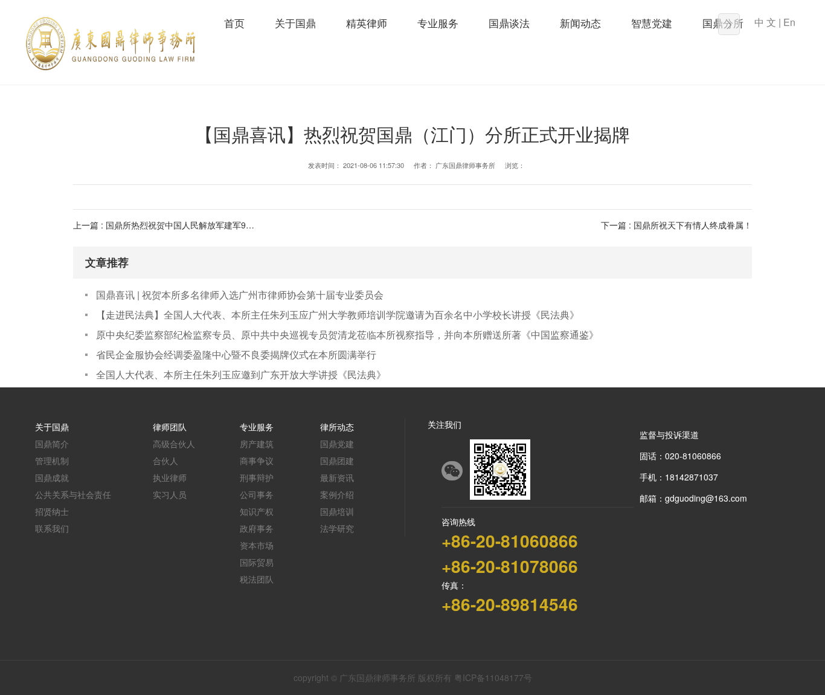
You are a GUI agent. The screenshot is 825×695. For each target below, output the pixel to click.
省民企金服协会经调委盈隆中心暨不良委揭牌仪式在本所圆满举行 (236, 354)
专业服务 (437, 24)
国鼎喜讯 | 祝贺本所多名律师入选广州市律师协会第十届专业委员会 (240, 295)
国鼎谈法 (509, 24)
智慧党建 (651, 24)
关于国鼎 (295, 24)
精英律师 (366, 24)
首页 (234, 24)
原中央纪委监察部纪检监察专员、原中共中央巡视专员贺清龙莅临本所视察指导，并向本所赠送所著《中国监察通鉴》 (347, 334)
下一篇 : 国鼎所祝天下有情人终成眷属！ (676, 225)
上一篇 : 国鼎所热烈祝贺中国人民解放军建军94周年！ (174, 225)
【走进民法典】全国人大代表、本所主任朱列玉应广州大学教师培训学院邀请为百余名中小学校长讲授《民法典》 (337, 315)
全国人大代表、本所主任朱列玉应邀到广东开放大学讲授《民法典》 (241, 374)
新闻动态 (580, 24)
